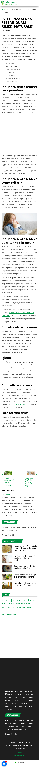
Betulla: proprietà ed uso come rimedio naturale (8, 482)
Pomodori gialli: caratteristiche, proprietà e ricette (25, 584)
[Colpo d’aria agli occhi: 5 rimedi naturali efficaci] (7, 568)
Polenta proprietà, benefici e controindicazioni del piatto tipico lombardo (25, 548)
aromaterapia (17, 600)
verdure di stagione (9, 614)
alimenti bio (6, 600)
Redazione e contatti (22, 755)
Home (4, 9)
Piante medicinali (8, 607)
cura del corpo (29, 600)
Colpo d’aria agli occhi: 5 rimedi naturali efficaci (25, 567)
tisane (17, 611)
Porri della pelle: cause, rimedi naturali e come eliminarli (24, 558)
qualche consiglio (20, 404)
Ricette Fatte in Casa (23, 607)
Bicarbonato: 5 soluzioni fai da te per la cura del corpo (30, 482)
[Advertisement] (19, 134)
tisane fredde (25, 611)
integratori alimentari (24, 604)
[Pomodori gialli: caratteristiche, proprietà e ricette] (7, 585)
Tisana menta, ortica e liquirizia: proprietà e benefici (25, 575)
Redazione (7, 31)
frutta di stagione (8, 604)
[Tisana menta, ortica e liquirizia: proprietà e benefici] (7, 577)
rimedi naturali (7, 611)
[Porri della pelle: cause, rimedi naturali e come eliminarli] (7, 559)
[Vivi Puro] (9, 3)
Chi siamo (22, 752)
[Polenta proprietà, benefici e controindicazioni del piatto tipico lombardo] (7, 549)
